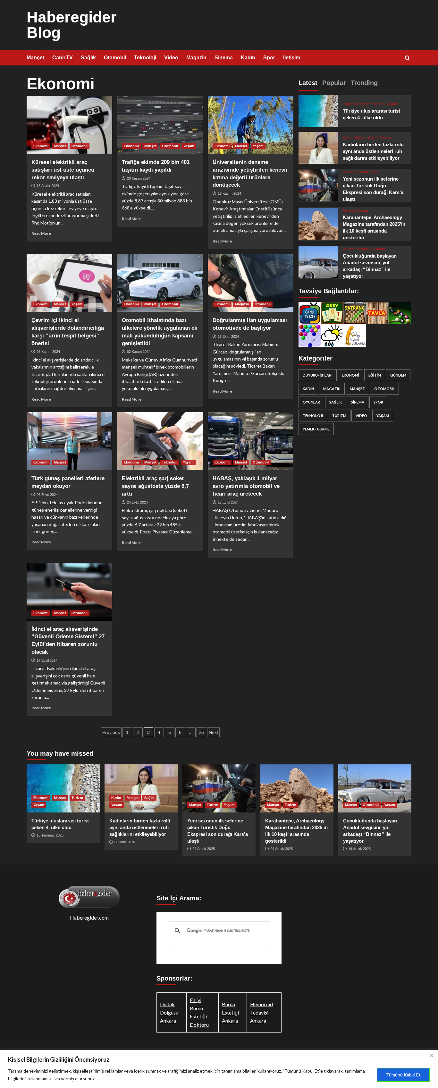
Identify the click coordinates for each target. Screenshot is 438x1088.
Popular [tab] (334, 82)
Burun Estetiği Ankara (230, 1012)
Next (213, 732)
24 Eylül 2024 (137, 502)
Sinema (224, 57)
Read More (41, 233)
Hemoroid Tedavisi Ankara (261, 1012)
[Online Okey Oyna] (332, 312)
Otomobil (115, 57)
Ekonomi (40, 146)
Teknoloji (145, 57)
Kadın (248, 57)
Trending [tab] (364, 82)
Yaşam (188, 146)
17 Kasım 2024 (229, 193)
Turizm (379, 104)
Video (171, 57)
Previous (111, 732)
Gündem (398, 375)
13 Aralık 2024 (48, 186)
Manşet (35, 57)
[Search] (407, 58)
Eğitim (374, 375)
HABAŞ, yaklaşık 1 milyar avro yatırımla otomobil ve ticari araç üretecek (246, 486)
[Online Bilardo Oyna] (399, 312)
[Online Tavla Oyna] (377, 312)
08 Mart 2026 (124, 842)
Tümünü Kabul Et (403, 1074)
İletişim (291, 57)
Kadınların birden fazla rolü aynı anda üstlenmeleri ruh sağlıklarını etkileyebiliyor (373, 151)
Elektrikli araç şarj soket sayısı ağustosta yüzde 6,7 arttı (155, 486)
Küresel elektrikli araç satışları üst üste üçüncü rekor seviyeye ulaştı (62, 170)
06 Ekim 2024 (47, 495)
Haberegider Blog (72, 25)
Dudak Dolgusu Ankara (169, 1012)
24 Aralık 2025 (203, 849)
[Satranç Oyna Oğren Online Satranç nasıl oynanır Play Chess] (354, 312)
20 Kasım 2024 (138, 178)
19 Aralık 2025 (359, 849)
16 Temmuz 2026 (50, 835)
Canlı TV (62, 57)
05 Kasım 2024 (48, 351)
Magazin (196, 57)
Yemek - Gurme (316, 429)
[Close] (431, 1055)
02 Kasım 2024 (138, 351)
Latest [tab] (308, 82)
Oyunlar (311, 402)
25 (201, 732)
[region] (219, 1069)
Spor (269, 57)
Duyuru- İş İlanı (318, 375)
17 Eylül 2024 (228, 502)
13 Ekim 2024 (228, 336)
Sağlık (88, 57)
